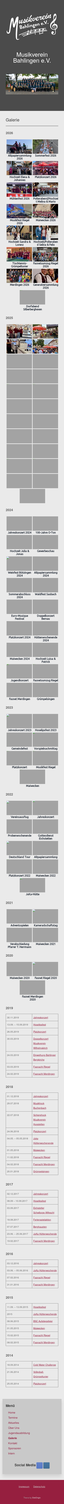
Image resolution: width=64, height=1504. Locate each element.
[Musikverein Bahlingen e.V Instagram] (46, 1465)
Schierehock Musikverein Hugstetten (39, 1119)
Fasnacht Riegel (41, 1066)
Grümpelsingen (41, 1171)
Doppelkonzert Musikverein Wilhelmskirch (40, 1043)
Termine (13, 1417)
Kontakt (12, 1443)
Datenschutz (39, 1486)
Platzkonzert (39, 1031)
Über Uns (13, 1428)
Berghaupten (40, 1226)
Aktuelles (13, 1423)
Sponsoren (14, 1448)
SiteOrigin (36, 1497)
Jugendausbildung (19, 1433)
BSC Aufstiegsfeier (43, 1321)
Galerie (12, 1438)
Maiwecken (39, 1150)
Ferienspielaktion (42, 1219)
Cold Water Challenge (44, 1364)
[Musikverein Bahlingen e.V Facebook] (39, 1465)
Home (11, 1412)
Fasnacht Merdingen (44, 1073)
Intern (11, 1453)
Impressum (24, 1486)
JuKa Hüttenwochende (45, 1233)
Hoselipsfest (39, 1024)
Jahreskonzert (40, 1017)
